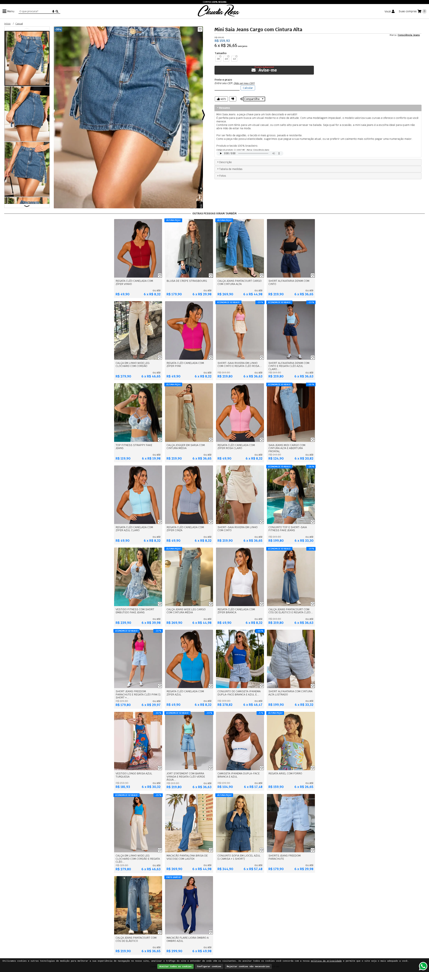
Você (388, 11)
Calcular (248, 88)
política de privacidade (326, 961)
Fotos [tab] (222, 176)
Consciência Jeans (409, 35)
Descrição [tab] (225, 162)
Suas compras (408, 11)
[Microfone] (53, 11)
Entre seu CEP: (234, 83)
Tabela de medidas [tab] (230, 169)
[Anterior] (53, 115)
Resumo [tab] (224, 108)
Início (7, 23)
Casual (19, 23)
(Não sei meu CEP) (244, 83)
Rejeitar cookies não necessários (248, 966)
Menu (10, 11)
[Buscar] (57, 11)
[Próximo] (203, 115)
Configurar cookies (209, 966)
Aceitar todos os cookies (175, 966)
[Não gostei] (232, 98)
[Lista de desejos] (200, 29)
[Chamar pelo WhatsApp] (423, 966)
